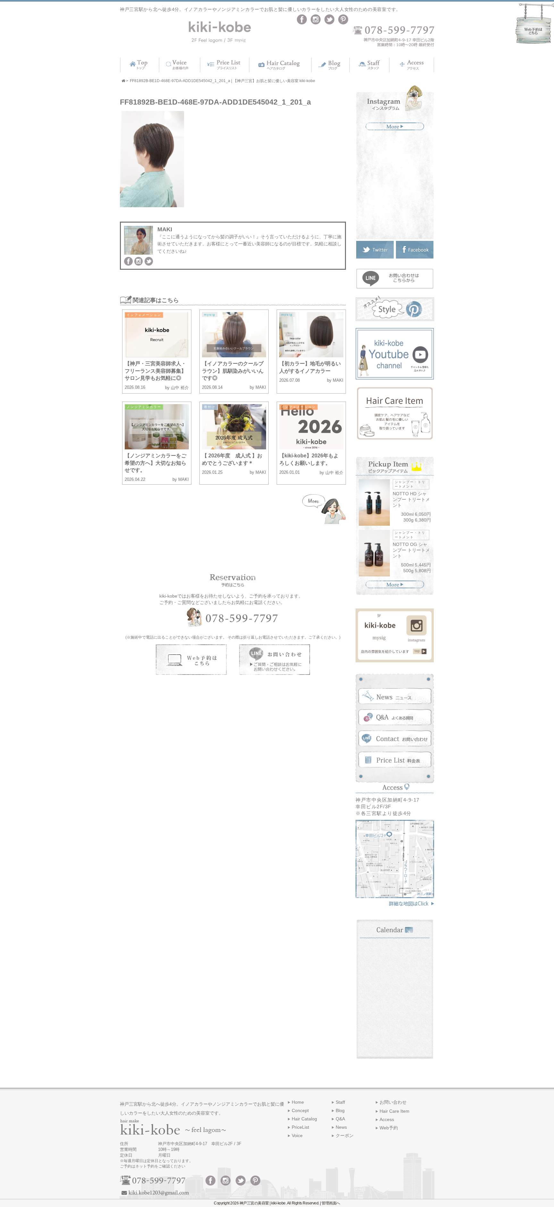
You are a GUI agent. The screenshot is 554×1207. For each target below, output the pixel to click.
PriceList (300, 1127)
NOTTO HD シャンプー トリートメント (411, 499)
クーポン (345, 1135)
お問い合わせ (393, 1102)
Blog (340, 1110)
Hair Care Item (394, 1111)
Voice (297, 1135)
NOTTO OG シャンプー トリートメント (411, 550)
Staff (340, 1102)
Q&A (340, 1118)
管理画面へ (331, 1203)
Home (298, 1102)
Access (387, 1119)
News (341, 1127)
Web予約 (389, 1127)
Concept (300, 1110)
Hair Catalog (304, 1118)
